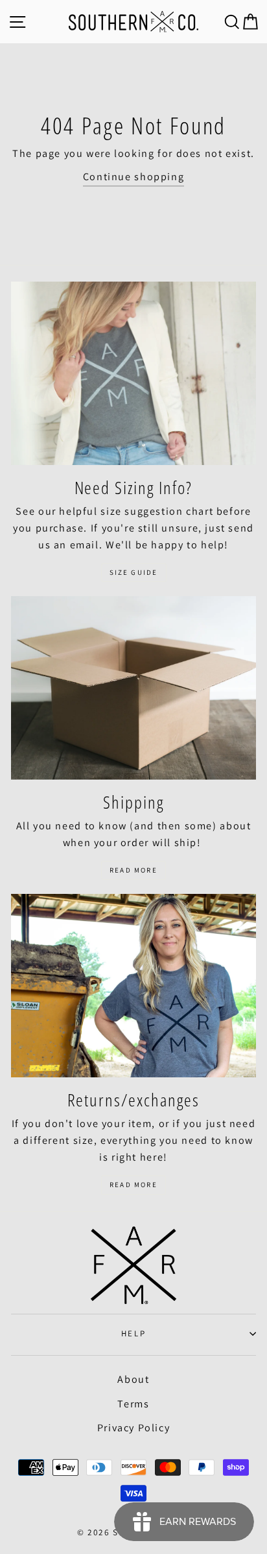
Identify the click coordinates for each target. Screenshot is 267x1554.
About (133, 1379)
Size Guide (134, 572)
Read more (133, 1184)
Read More (133, 870)
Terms (133, 1404)
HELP (133, 1333)
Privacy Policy (133, 1428)
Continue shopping (133, 176)
